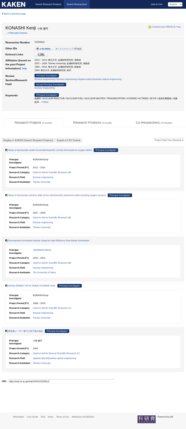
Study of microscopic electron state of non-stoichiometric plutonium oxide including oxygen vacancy (57, 195)
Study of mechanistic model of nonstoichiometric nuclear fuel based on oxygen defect (50, 150)
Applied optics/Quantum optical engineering (100, 79)
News (50, 417)
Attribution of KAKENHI (83, 417)
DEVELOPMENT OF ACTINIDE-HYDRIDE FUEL (32, 285)
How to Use (156, 4)
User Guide (32, 417)
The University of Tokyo (44, 272)
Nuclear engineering (45, 79)
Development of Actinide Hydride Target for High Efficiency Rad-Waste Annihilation (48, 240)
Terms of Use (62, 417)
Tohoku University (41, 182)
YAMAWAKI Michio (42, 250)
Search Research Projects (48, 4)
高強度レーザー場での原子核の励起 (25, 331)
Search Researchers (77, 4)
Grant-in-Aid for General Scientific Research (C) (56, 353)
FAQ (43, 417)
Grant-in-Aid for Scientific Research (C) (52, 308)
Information (18, 417)
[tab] (33, 122)
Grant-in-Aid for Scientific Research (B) (52, 172)
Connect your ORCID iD (164, 27)
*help (178, 27)
